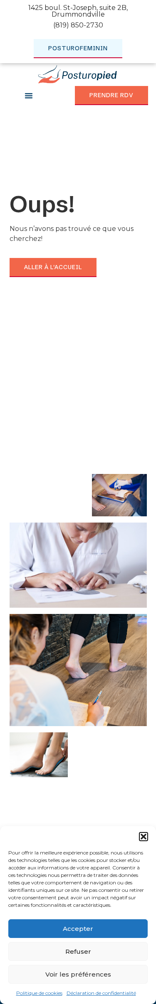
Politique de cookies (39, 993)
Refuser (78, 951)
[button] (143, 836)
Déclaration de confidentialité (101, 993)
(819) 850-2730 (78, 25)
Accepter (78, 929)
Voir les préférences (78, 974)
